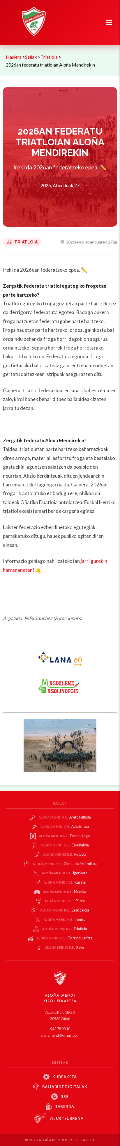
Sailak (31, 57)
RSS (64, 1096)
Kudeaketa (64, 1077)
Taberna (64, 1106)
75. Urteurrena (67, 1118)
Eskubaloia (64, 845)
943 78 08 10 (60, 1029)
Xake (64, 947)
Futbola (64, 854)
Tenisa (65, 919)
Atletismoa (64, 826)
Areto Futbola (64, 817)
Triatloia (49, 57)
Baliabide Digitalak (64, 1086)
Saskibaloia (64, 910)
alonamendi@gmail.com (60, 1035)
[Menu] (109, 22)
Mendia (65, 891)
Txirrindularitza (65, 938)
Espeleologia (65, 836)
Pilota (65, 901)
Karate (65, 882)
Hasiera (14, 57)
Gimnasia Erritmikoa (65, 864)
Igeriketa (64, 873)
